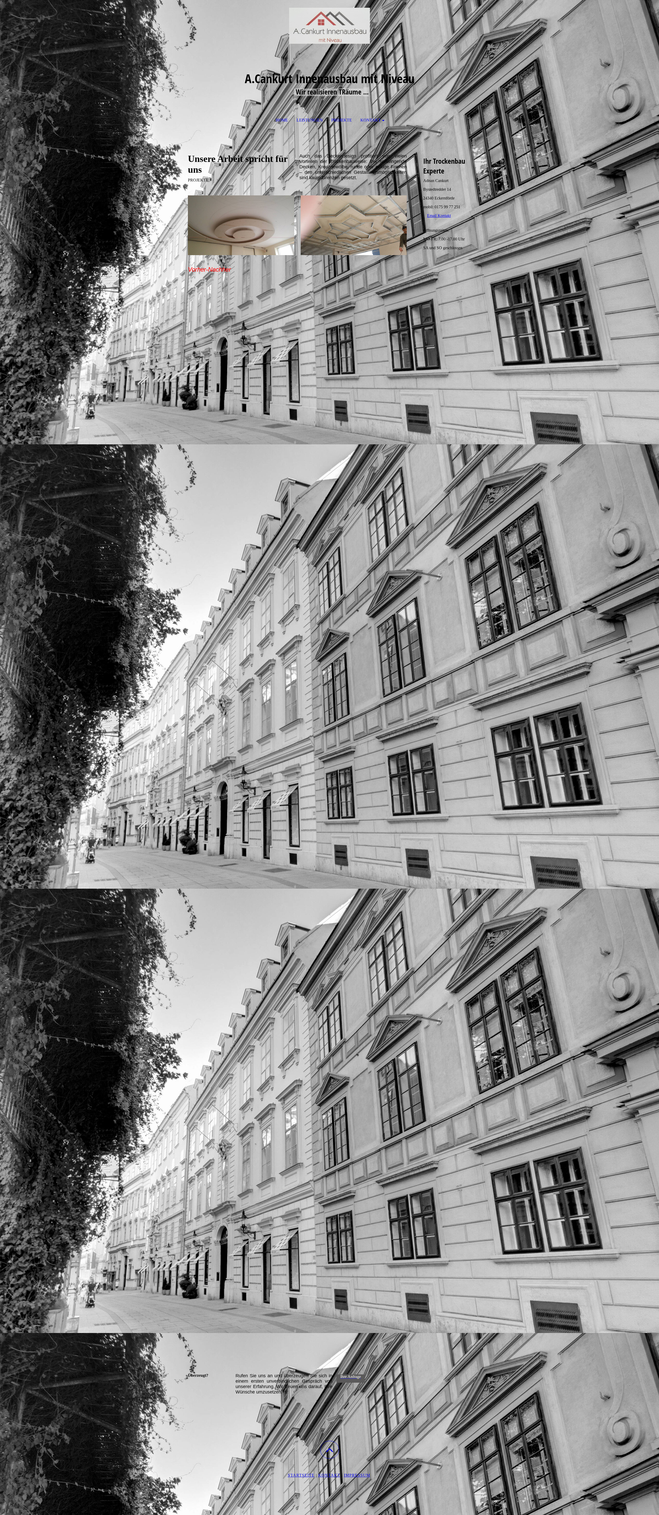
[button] (329, 1450)
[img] (329, 25)
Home (282, 120)
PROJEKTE (341, 120)
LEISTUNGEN (310, 120)
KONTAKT (370, 120)
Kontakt (329, 1475)
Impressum (357, 1475)
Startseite (301, 1475)
